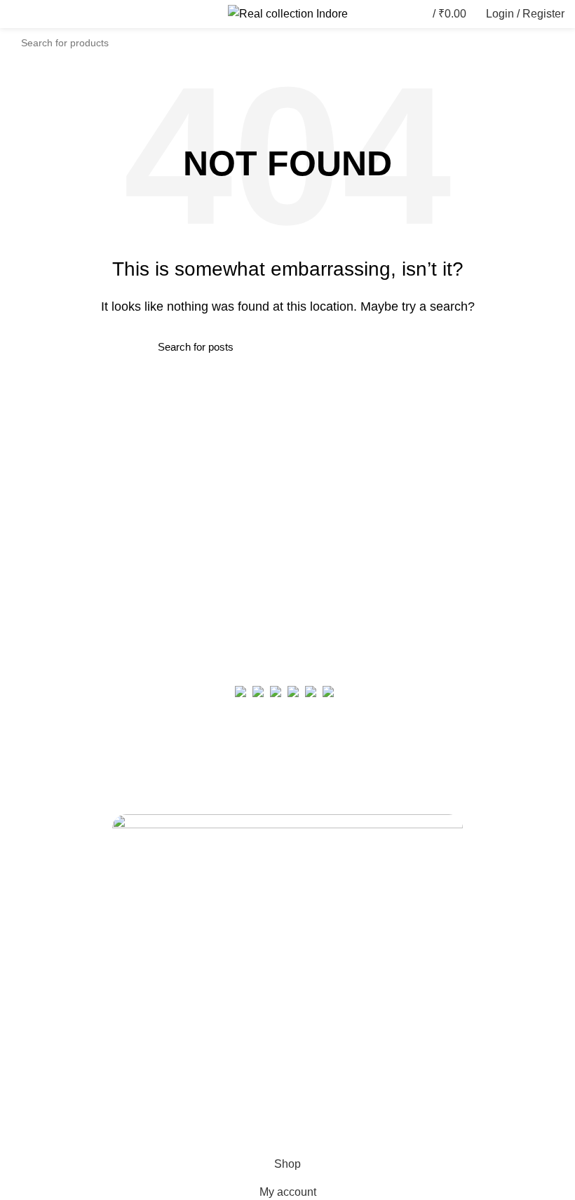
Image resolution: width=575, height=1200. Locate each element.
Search (545, 43)
